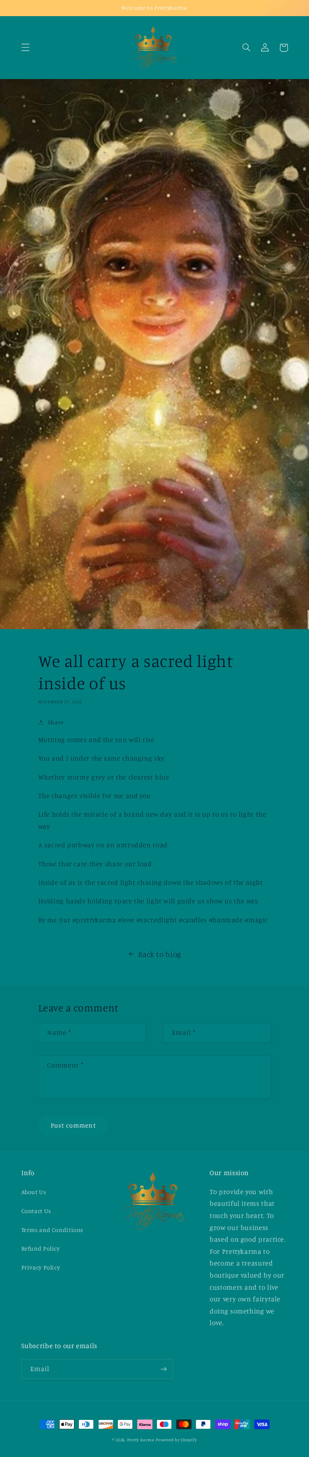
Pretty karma (140, 1439)
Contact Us (36, 1210)
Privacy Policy (40, 1267)
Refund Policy (40, 1248)
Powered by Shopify (176, 1439)
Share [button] (56, 722)
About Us (33, 1191)
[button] (25, 47)
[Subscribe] (163, 1369)
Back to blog (159, 954)
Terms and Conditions (52, 1229)
